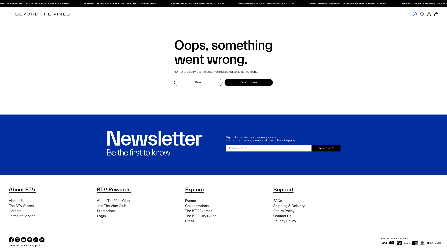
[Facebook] (11, 239)
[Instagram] (17, 239)
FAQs (277, 201)
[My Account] (429, 14)
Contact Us (282, 216)
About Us (16, 201)
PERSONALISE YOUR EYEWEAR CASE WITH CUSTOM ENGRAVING (115, 3)
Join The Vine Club (111, 206)
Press (189, 221)
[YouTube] (23, 239)
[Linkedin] (42, 239)
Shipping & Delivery (289, 206)
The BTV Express (198, 211)
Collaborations (197, 206)
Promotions (106, 211)
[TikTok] (35, 239)
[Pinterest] (29, 239)
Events (190, 201)
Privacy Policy (284, 221)
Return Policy (284, 211)
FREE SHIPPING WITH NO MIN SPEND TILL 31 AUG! (262, 3)
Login (101, 216)
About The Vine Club (113, 201)
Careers (15, 211)
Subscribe (324, 148)
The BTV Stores (21, 206)
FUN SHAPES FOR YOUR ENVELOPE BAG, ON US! (193, 3)
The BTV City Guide (201, 216)
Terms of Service (22, 216)
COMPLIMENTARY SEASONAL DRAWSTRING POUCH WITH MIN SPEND (343, 3)
